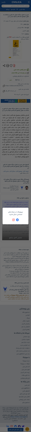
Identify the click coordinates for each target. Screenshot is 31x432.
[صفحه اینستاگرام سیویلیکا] (13, 219)
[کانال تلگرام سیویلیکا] (17, 219)
